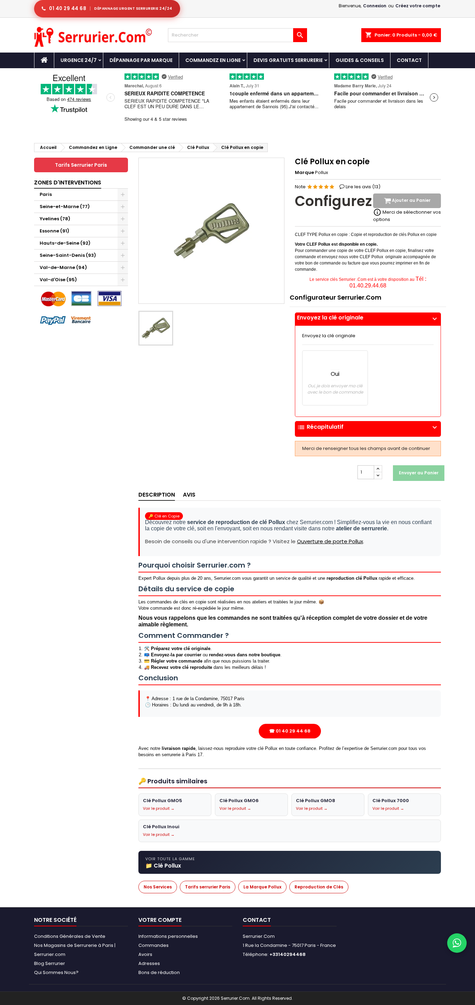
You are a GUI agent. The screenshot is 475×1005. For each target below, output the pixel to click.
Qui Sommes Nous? (56, 972)
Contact (409, 60)
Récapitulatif (368, 427)
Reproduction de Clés (319, 887)
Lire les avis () (363, 186)
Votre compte (160, 920)
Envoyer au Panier (418, 473)
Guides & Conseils (360, 60)
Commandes (153, 945)
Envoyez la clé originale (368, 318)
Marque (304, 172)
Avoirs (145, 954)
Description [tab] (156, 495)
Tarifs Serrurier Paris (81, 164)
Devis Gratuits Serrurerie (288, 60)
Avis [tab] (189, 495)
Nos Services (158, 887)
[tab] (368, 319)
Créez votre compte (417, 6)
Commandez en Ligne (213, 60)
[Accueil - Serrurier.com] (44, 60)
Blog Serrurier (49, 963)
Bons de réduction (159, 972)
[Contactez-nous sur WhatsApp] (457, 943)
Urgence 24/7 (79, 60)
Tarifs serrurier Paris (207, 887)
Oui (335, 374)
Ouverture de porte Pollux (330, 541)
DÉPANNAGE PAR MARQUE (141, 60)
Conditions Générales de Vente (69, 936)
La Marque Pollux (262, 887)
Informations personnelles (168, 936)
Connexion (374, 6)
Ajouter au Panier (410, 201)
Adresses (149, 963)
